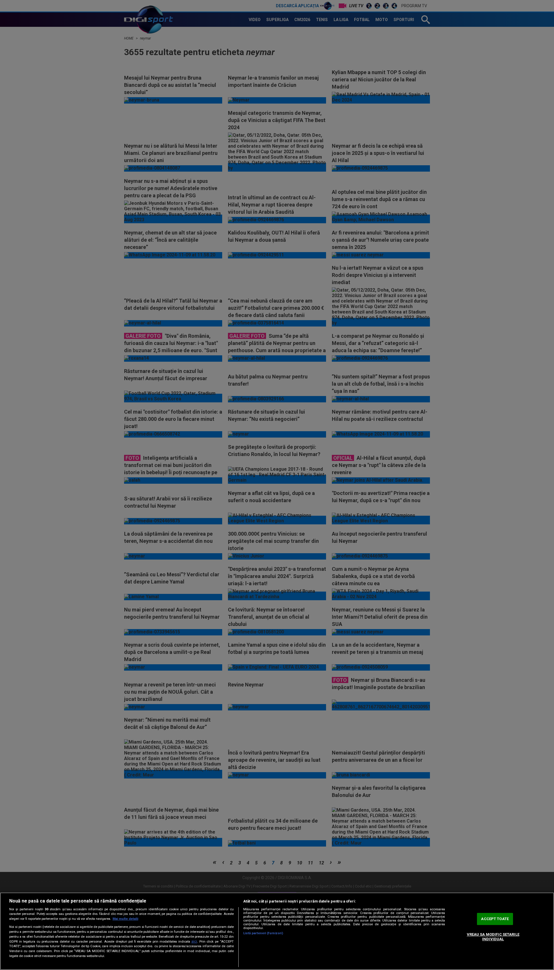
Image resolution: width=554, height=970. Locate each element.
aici (194, 941)
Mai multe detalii (125, 919)
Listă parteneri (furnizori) (263, 933)
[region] (277, 931)
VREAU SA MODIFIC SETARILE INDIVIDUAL (493, 936)
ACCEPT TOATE (495, 919)
